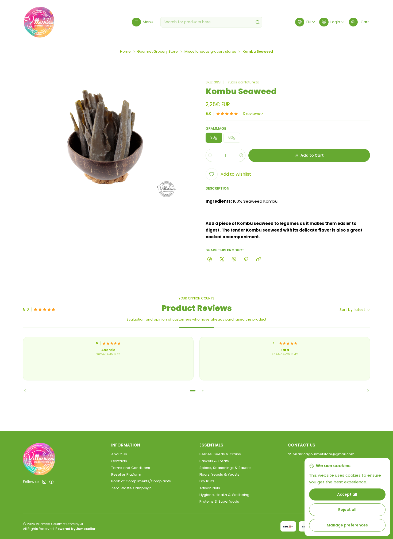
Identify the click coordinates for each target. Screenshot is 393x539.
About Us (119, 454)
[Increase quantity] (241, 155)
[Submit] (257, 22)
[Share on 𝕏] (222, 259)
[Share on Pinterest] (246, 259)
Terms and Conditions (130, 467)
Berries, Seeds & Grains (220, 454)
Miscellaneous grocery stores (210, 51)
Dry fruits (206, 481)
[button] (192, 390)
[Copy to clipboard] (258, 259)
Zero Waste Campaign (131, 488)
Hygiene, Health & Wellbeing (224, 494)
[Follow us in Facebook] (51, 481)
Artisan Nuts (209, 488)
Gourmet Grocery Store (157, 51)
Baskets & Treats (214, 461)
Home (125, 51)
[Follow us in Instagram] (44, 481)
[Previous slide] (27, 390)
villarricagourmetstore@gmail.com (324, 454)
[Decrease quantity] (210, 155)
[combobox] (211, 22)
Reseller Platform (126, 474)
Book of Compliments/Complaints (141, 481)
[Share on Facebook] (210, 259)
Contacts (119, 461)
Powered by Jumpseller (75, 528)
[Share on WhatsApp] (234, 259)
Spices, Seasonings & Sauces (225, 467)
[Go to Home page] (39, 22)
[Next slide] (366, 390)
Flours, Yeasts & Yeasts (219, 474)
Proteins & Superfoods (219, 501)
